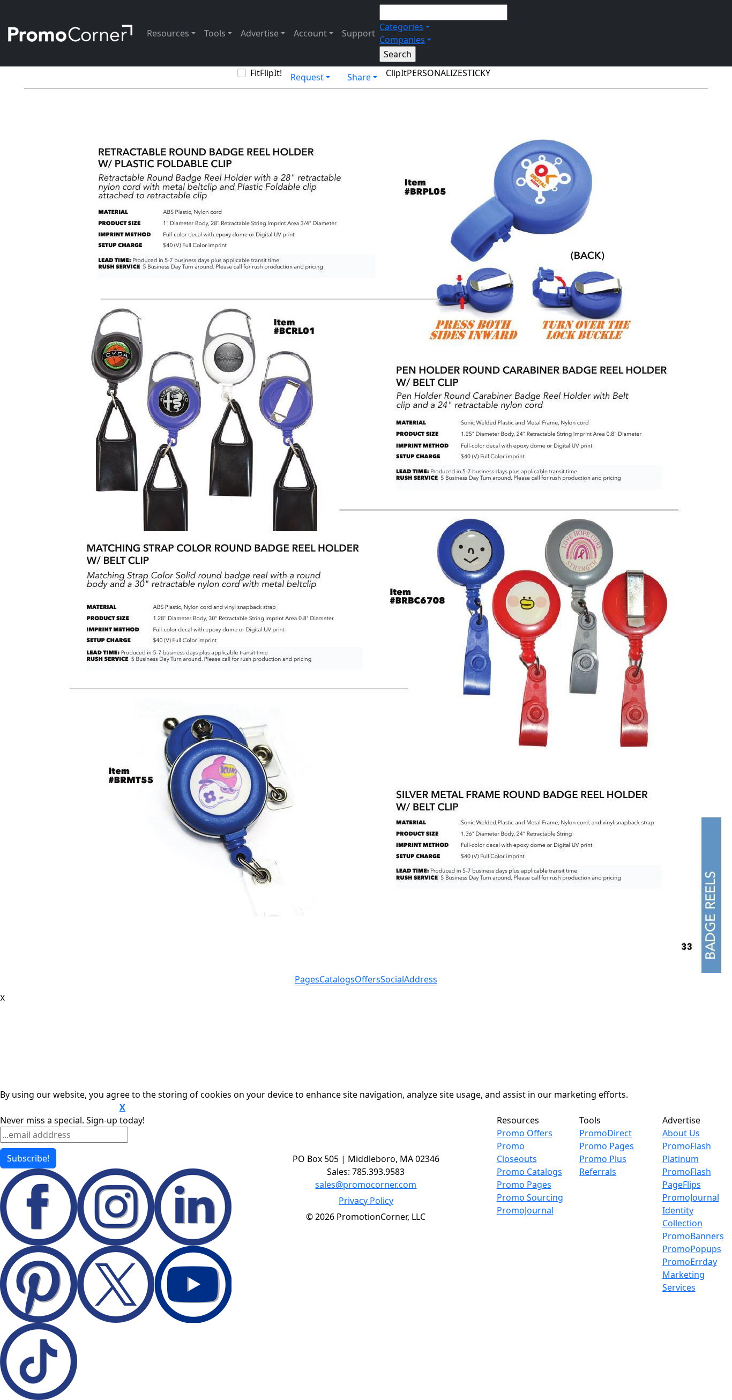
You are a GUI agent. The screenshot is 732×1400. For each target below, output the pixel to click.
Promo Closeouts (517, 1152)
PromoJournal (525, 1210)
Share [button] (359, 77)
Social (392, 979)
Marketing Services (683, 1281)
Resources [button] (168, 33)
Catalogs (337, 979)
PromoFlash (686, 1172)
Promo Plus (602, 1159)
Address (420, 979)
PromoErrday (689, 1262)
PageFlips (681, 1184)
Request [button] (307, 77)
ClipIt (396, 73)
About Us (681, 1133)
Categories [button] (401, 27)
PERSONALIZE (434, 73)
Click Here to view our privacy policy (58, 1108)
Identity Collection (682, 1216)
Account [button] (310, 33)
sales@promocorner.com (365, 1184)
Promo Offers (524, 1133)
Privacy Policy (366, 1201)
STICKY (476, 73)
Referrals (597, 1172)
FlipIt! (271, 73)
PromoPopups (691, 1249)
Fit (255, 73)
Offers (367, 979)
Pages (307, 979)
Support (358, 33)
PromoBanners (693, 1236)
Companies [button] (402, 40)
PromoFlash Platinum (686, 1152)
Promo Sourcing (530, 1197)
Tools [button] (215, 33)
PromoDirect (605, 1133)
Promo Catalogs (529, 1172)
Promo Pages (524, 1184)
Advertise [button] (260, 33)
